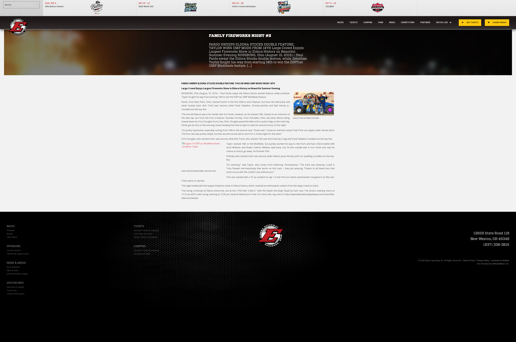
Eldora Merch (499, 22)
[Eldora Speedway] (18, 22)
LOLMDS (330, 7)
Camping (140, 246)
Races (340, 22)
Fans (380, 22)
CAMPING (367, 22)
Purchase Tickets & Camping (146, 230)
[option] (90, 8)
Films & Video (13, 270)
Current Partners (14, 250)
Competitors (407, 22)
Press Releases (13, 267)
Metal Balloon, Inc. (501, 263)
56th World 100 (146, 7)
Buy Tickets (472, 22)
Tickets (354, 22)
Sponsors (13, 246)
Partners (425, 22)
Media (392, 22)
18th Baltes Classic (54, 7)
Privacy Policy (483, 260)
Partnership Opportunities (18, 253)
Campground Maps (142, 253)
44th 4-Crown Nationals (244, 7)
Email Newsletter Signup (17, 273)
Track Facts (12, 290)
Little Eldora (12, 237)
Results (10, 233)
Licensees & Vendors (500, 260)
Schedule (11, 230)
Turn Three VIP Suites (143, 233)
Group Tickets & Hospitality (145, 237)
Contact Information (15, 293)
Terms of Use (469, 260)
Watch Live (442, 22)
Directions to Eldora (15, 287)
